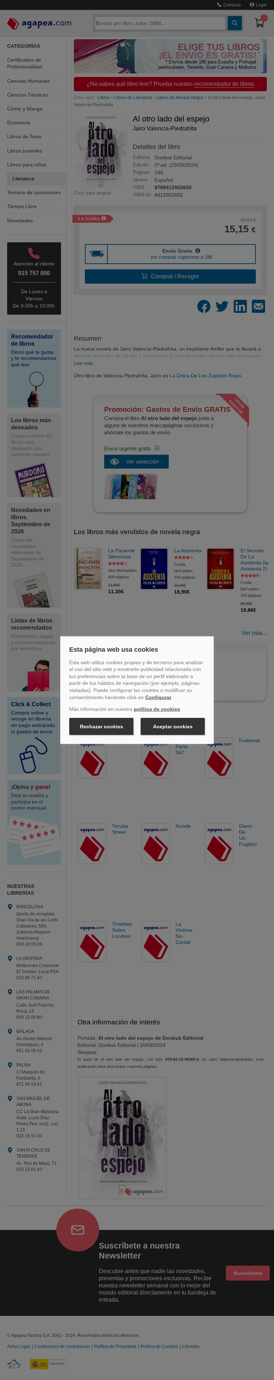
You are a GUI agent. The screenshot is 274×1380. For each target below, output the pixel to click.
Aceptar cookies (173, 726)
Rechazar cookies (101, 726)
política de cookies (157, 709)
